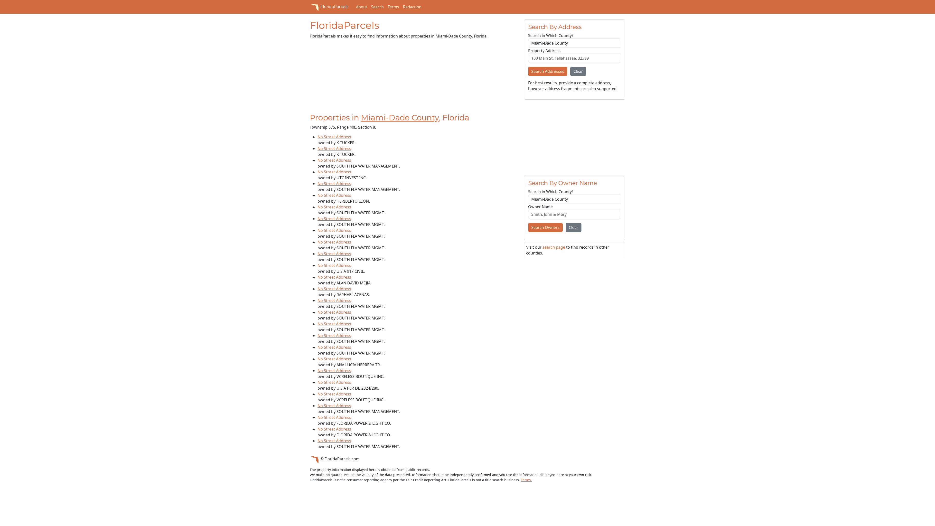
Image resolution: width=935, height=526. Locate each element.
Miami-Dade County (400, 117)
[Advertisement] (414, 77)
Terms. (526, 480)
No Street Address (334, 137)
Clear (578, 71)
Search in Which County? (550, 35)
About (361, 6)
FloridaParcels (334, 6)
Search (377, 6)
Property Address (544, 50)
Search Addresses (547, 71)
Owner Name (540, 206)
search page (553, 247)
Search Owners (545, 227)
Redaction (412, 6)
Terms (393, 6)
